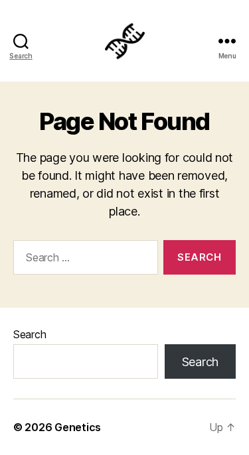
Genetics (77, 427)
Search (29, 334)
